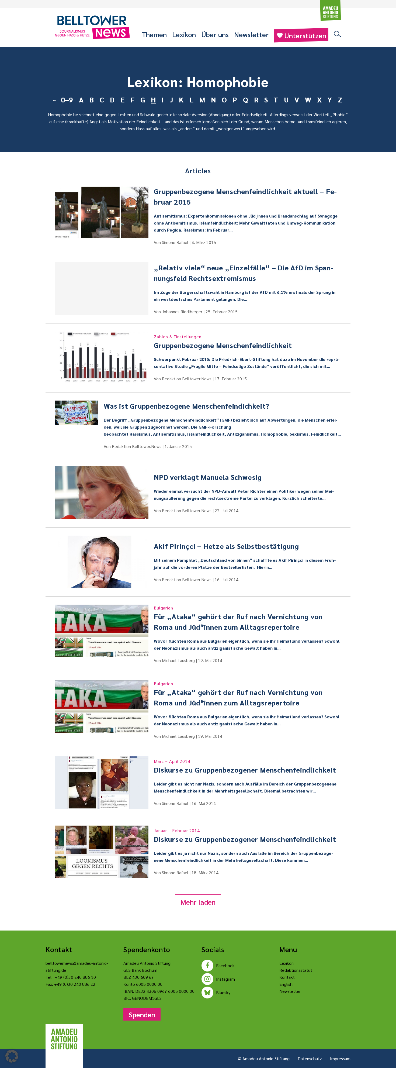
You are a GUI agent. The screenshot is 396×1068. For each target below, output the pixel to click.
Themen (154, 34)
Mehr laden (198, 901)
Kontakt (287, 977)
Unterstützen (305, 35)
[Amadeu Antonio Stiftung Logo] (64, 1039)
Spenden (142, 1014)
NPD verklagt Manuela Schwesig (208, 476)
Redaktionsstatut (295, 970)
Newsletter (251, 34)
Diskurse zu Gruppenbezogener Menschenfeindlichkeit (245, 766)
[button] (12, 1056)
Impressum (340, 1058)
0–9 (67, 99)
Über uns (215, 34)
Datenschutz (310, 1058)
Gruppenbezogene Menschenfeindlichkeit (223, 342)
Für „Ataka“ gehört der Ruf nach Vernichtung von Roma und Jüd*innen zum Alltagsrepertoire (238, 618)
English (286, 984)
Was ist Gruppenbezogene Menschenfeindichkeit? (186, 405)
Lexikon (184, 34)
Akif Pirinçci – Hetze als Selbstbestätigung (226, 545)
